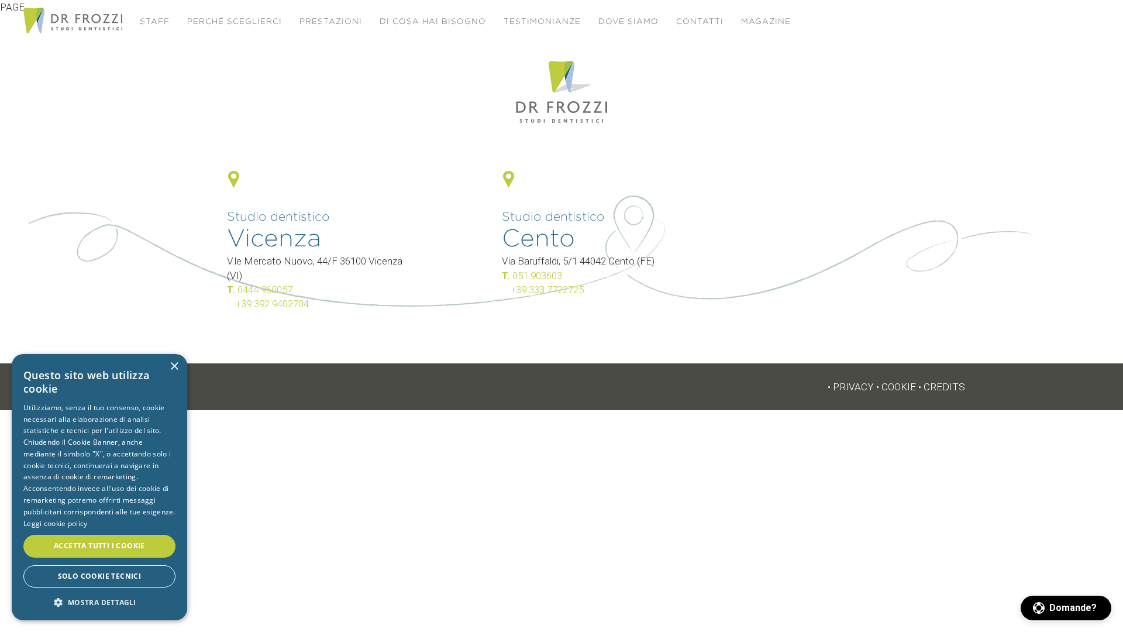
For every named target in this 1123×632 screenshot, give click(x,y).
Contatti (700, 21)
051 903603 (537, 275)
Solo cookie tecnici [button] (100, 576)
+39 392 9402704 (272, 304)
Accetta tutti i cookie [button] (99, 546)
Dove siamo (628, 21)
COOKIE (898, 387)
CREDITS (944, 387)
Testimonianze (542, 21)
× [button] (174, 366)
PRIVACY (853, 387)
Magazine (766, 21)
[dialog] (99, 487)
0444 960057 (264, 290)
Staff (155, 21)
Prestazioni (330, 21)
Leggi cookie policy (55, 523)
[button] (1066, 608)
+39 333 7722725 (547, 290)
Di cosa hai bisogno (433, 21)
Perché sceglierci (234, 21)
